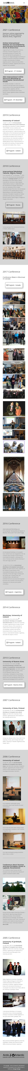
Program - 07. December (14, 100)
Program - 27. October (14, 71)
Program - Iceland (14, 151)
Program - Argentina (14, 592)
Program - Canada (14, 285)
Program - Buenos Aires (14, 685)
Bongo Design (16, 1069)
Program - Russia (14, 205)
